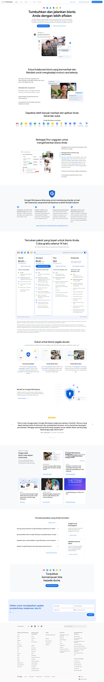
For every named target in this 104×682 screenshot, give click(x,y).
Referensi (39, 1)
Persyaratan (31, 676)
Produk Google (47, 676)
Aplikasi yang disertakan (23, 632)
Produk (21, 1)
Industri (26, 1)
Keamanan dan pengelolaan (34, 633)
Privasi (26, 676)
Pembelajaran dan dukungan (78, 633)
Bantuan (53, 676)
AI (30, 1)
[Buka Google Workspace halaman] (7, 2)
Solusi (16, 1)
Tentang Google (39, 676)
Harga (34, 1)
